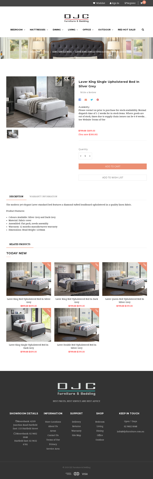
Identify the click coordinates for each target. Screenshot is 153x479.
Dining (57, 29)
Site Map (76, 435)
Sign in (115, 3)
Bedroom (16, 29)
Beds (46, 52)
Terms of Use (53, 440)
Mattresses (38, 29)
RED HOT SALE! (126, 29)
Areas (53, 431)
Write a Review (88, 92)
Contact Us (53, 435)
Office (87, 29)
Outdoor (104, 29)
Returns (76, 426)
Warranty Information (43, 196)
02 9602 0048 (130, 426)
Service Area (53, 449)
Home (24, 52)
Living (72, 29)
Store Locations (53, 422)
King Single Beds (62, 52)
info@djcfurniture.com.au (130, 431)
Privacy (53, 444)
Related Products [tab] (19, 244)
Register (131, 3)
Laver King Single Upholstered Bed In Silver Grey (103, 52)
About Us (53, 426)
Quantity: (83, 149)
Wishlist (100, 3)
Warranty (76, 431)
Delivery (76, 422)
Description (16, 196)
